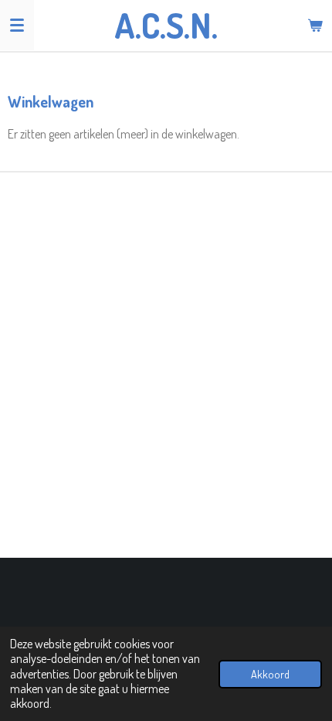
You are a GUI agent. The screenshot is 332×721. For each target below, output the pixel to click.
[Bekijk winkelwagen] (315, 25)
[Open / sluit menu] (17, 25)
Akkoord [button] (270, 674)
